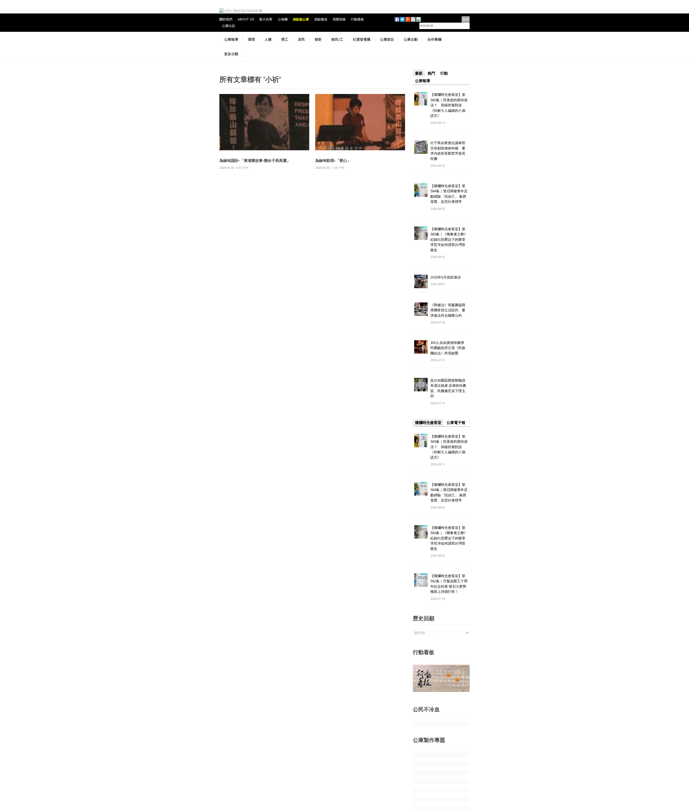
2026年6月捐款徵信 (445, 277)
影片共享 (265, 19)
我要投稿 (339, 19)
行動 (444, 73)
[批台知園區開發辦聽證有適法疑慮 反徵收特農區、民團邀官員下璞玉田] (421, 384)
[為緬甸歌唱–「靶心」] (360, 122)
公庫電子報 (456, 422)
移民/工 (337, 39)
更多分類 (231, 53)
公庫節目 (387, 39)
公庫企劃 (411, 39)
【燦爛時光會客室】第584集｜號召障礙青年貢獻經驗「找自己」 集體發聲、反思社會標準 (448, 193)
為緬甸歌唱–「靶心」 (333, 160)
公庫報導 (231, 39)
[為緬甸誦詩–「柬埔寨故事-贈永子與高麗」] (264, 122)
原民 (301, 39)
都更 (318, 39)
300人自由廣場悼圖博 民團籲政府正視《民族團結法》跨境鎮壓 (448, 348)
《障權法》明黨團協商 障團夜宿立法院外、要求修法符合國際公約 (449, 310)
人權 (268, 39)
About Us (246, 19)
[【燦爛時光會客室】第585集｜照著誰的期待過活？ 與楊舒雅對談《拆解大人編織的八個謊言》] (421, 98)
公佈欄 (282, 19)
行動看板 (357, 19)
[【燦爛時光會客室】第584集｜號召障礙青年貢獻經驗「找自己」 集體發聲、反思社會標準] (421, 190)
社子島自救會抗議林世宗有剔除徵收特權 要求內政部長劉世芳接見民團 (447, 150)
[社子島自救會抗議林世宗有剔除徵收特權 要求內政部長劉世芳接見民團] (421, 147)
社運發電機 (361, 39)
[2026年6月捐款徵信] (421, 281)
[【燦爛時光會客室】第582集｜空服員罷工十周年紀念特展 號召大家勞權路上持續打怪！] (421, 580)
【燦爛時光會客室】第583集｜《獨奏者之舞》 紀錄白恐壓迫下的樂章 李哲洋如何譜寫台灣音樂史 (448, 239)
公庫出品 (228, 26)
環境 (251, 39)
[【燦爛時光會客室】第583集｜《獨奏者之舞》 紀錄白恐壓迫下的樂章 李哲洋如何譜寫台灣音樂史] (421, 233)
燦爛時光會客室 (428, 422)
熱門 (431, 73)
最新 (419, 73)
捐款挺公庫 (301, 19)
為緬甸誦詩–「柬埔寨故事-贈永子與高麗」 (254, 160)
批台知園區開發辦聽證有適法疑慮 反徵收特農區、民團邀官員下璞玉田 (448, 388)
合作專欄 (434, 39)
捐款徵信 (320, 19)
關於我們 (225, 19)
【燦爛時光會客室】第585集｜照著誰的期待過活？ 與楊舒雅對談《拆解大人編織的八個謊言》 (448, 105)
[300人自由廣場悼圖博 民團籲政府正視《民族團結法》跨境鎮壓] (421, 346)
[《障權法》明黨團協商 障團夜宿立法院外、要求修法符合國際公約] (421, 309)
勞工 (284, 39)
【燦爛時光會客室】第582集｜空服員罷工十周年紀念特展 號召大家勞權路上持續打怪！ (448, 583)
